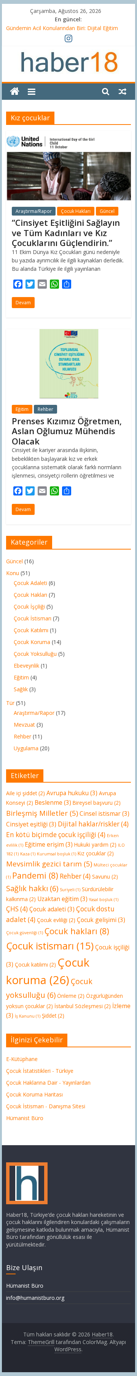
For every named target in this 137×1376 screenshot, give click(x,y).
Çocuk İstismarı (32, 618)
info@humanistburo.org (35, 1297)
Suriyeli (70, 889)
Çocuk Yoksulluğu (35, 653)
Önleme (70, 995)
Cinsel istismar (104, 813)
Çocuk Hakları (76, 211)
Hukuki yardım (95, 844)
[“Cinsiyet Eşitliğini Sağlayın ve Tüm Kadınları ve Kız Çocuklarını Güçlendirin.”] (68, 135)
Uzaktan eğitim (62, 899)
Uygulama (26, 748)
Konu (12, 573)
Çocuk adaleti (52, 909)
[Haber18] (14, 91)
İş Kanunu (27, 1016)
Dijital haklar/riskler (93, 824)
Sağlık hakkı (32, 888)
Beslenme (53, 802)
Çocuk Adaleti (30, 583)
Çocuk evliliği (56, 920)
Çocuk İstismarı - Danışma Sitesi (45, 1106)
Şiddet (53, 1015)
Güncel (107, 211)
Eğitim (22, 409)
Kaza (27, 854)
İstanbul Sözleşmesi (82, 1006)
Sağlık (21, 689)
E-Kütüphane (22, 1059)
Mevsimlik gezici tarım (49, 863)
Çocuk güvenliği (24, 932)
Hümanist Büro (24, 1118)
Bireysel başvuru (97, 802)
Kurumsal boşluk (56, 854)
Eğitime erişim (49, 844)
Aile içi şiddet (25, 793)
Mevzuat (24, 724)
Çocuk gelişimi (101, 920)
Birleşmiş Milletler (42, 813)
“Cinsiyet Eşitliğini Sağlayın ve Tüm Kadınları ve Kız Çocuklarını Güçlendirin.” (66, 232)
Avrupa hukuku (71, 793)
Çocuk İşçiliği (29, 606)
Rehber (45, 409)
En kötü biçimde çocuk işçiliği (55, 834)
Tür (10, 702)
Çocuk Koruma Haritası (34, 1094)
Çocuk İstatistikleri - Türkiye (39, 1070)
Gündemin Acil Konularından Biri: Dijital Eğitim (62, 28)
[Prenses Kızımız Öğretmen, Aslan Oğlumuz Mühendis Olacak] (68, 333)
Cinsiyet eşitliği (31, 824)
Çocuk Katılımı (31, 630)
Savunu (105, 876)
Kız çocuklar (96, 853)
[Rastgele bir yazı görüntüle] (122, 91)
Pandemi (35, 875)
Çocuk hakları (77, 931)
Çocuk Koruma (32, 642)
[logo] (27, 1166)
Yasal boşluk (103, 899)
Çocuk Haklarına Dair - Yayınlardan (48, 1082)
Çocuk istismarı (50, 945)
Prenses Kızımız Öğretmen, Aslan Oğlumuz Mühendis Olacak (67, 431)
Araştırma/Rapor (34, 211)
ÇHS (17, 909)
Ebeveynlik (26, 665)
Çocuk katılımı (35, 964)
